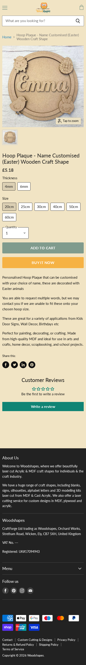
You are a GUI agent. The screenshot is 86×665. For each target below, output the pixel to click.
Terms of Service (13, 649)
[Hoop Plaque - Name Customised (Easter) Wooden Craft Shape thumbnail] (10, 137)
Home (6, 37)
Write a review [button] (43, 406)
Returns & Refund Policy (18, 644)
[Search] (78, 21)
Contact (7, 640)
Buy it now (43, 262)
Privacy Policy (66, 640)
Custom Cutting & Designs (35, 640)
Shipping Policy (48, 644)
